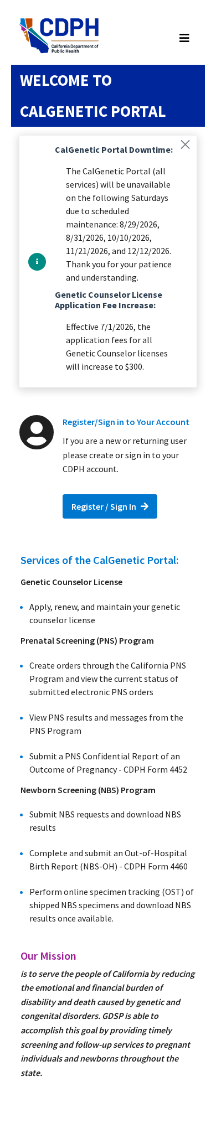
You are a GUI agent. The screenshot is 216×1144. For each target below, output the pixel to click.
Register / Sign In (103, 506)
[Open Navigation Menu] (184, 38)
